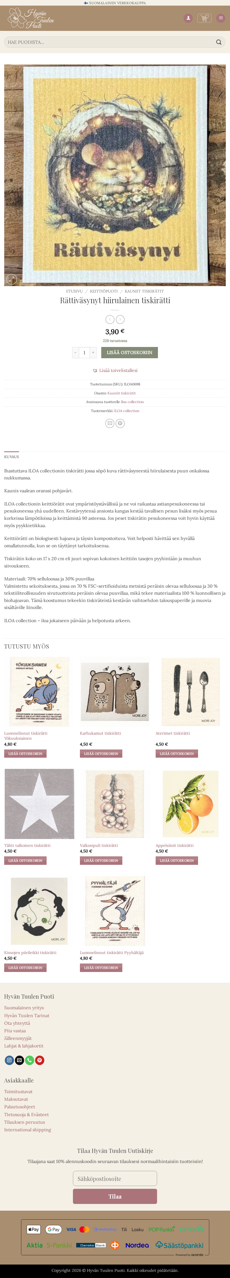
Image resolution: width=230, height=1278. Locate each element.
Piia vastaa (15, 1030)
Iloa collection (132, 401)
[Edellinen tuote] (120, 319)
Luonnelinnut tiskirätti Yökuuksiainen (25, 736)
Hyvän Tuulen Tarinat (26, 1015)
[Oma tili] (188, 18)
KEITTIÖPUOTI (104, 291)
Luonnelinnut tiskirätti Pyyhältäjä (112, 952)
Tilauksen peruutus (24, 1122)
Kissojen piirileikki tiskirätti (30, 952)
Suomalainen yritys (24, 1007)
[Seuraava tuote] (109, 319)
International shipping (27, 1129)
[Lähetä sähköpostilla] (109, 423)
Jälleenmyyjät (18, 1038)
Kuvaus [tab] (11, 456)
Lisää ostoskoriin (130, 352)
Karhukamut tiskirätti (100, 733)
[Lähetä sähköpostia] (19, 1060)
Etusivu (74, 291)
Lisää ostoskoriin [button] (25, 753)
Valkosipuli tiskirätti (99, 845)
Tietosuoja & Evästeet (26, 1114)
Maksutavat (16, 1099)
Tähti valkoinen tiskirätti (27, 845)
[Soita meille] (29, 1060)
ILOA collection (126, 410)
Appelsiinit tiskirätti (175, 845)
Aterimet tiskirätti (173, 733)
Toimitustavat (18, 1091)
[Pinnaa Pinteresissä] (120, 423)
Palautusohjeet (19, 1106)
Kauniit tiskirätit (144, 291)
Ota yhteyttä (17, 1023)
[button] (204, 18)
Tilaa (115, 1196)
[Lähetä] (219, 41)
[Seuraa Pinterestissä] (39, 1060)
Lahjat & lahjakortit (23, 1046)
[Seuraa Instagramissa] (9, 1060)
